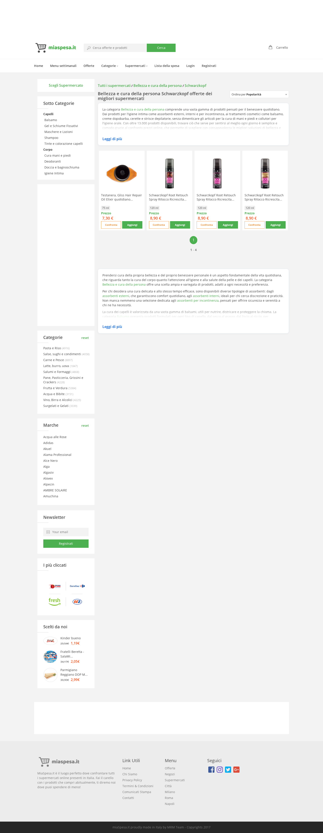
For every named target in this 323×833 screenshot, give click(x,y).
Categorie (109, 66)
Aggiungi (132, 224)
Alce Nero (50, 461)
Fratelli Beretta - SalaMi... (72, 654)
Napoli (169, 804)
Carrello (282, 47)
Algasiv (48, 472)
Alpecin (48, 484)
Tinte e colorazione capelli (64, 144)
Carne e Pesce (54, 360)
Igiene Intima (54, 173)
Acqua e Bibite (54, 394)
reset (85, 338)
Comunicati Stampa (136, 792)
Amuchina (50, 496)
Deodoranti (53, 161)
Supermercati (135, 66)
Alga (46, 466)
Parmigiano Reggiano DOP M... (74, 672)
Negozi (170, 774)
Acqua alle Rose (55, 437)
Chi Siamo (129, 774)
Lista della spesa (166, 66)
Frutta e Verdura (55, 388)
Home (38, 66)
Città (168, 786)
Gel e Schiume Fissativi (61, 126)
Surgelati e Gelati (56, 406)
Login (190, 66)
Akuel (47, 449)
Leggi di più (112, 138)
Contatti (128, 798)
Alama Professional (57, 455)
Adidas (48, 443)
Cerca (161, 48)
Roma (169, 798)
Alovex (48, 478)
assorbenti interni (206, 296)
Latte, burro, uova (56, 366)
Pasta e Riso (52, 348)
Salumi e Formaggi (57, 372)
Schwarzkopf (195, 85)
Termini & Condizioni (137, 786)
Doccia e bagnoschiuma (62, 167)
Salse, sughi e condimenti (62, 354)
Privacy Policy (132, 780)
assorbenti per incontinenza (198, 300)
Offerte (88, 66)
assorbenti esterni (115, 296)
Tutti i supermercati (114, 85)
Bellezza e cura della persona (157, 85)
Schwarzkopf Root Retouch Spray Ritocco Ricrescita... (168, 197)
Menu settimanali (63, 66)
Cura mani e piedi (58, 155)
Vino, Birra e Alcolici (58, 400)
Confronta (111, 224)
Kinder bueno (70, 638)
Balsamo (51, 120)
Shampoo (51, 138)
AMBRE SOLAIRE (55, 490)
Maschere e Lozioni (59, 132)
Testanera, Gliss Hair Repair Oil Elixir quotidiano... (121, 197)
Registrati (209, 66)
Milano (170, 792)
